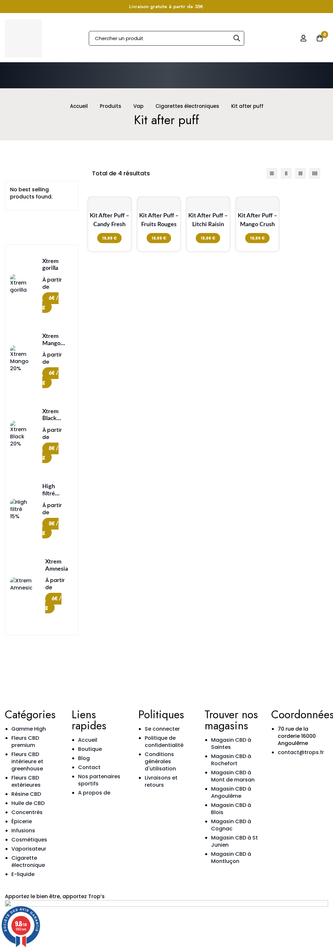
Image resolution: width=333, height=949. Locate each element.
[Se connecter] (303, 38)
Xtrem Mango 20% (51, 343)
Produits (110, 106)
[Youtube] (279, 788)
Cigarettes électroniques (187, 106)
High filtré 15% (48, 494)
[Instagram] (279, 769)
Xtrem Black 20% (50, 419)
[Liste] (271, 173)
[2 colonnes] (286, 173)
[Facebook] (297, 769)
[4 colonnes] (314, 173)
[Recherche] (237, 38)
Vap (138, 106)
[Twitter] (314, 769)
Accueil (79, 106)
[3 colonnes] (300, 173)
